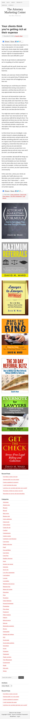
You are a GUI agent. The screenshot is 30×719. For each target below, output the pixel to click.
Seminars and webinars (8, 634)
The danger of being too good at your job (13, 490)
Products (19, 2)
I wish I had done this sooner (10, 485)
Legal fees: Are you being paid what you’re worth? (15, 488)
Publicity (5, 617)
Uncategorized (6, 662)
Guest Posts (5, 555)
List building (6, 581)
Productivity (6, 612)
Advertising (5, 502)
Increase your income (8, 564)
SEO (4, 637)
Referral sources (7, 620)
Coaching (5, 530)
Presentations (6, 606)
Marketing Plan (6, 586)
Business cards (6, 516)
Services (4, 5)
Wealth (4, 665)
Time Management (7, 659)
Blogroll (5, 510)
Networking (6, 592)
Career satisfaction (14, 194)
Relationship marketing (8, 626)
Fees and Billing (7, 550)
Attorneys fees (6, 505)
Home (3, 2)
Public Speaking (7, 614)
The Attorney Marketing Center (15, 11)
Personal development (8, 603)
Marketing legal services (8, 583)
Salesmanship (6, 631)
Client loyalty (23, 194)
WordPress (13, 716)
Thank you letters (7, 657)
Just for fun (5, 569)
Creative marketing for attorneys (10, 482)
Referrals (5, 623)
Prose (13, 714)
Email (4, 547)
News (4, 595)
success (4, 648)
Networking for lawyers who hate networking (14, 493)
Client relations (6, 196)
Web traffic (5, 668)
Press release (6, 609)
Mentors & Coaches (7, 589)
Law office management (16, 196)
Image (4, 561)
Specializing (6, 645)
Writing (5, 671)
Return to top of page (15, 712)
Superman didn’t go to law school (11, 479)
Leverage (5, 578)
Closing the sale (6, 527)
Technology (5, 651)
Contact (11, 5)
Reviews (5, 629)
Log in (18, 716)
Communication (6, 533)
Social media (6, 640)
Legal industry (6, 575)
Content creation (7, 536)
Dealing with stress (7, 544)
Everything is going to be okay (10, 476)
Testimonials (6, 654)
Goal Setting (6, 552)
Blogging (5, 507)
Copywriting (6, 541)
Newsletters (5, 597)
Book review (6, 513)
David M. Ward (18, 36)
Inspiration (5, 567)
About (13, 2)
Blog (8, 2)
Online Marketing (7, 600)
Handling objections (7, 558)
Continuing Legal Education (9, 538)
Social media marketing (8, 643)
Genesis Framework (22, 714)
